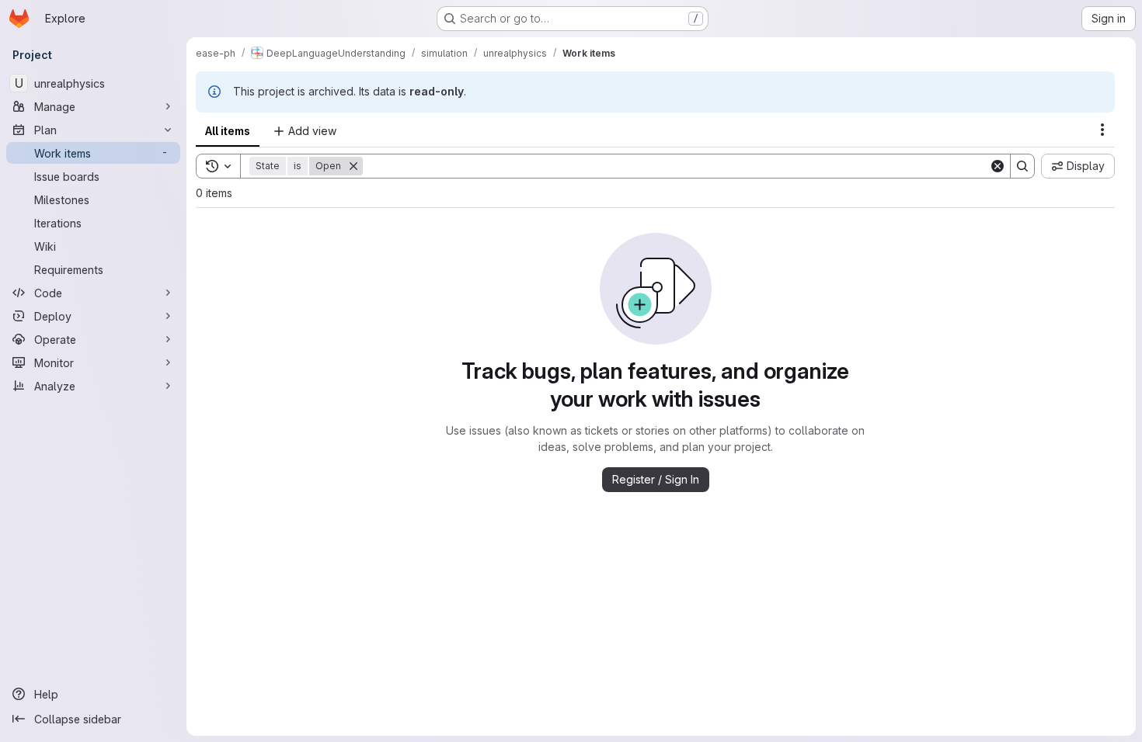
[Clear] (997, 166)
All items (227, 130)
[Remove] (353, 166)
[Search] (1022, 166)
